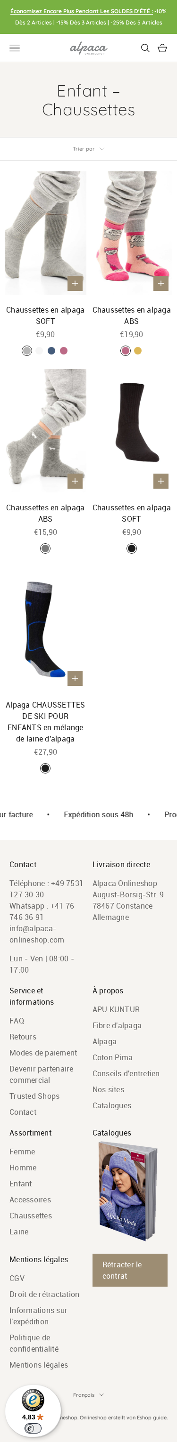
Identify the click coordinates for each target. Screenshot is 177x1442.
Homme (22, 1167)
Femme (22, 1151)
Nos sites (108, 1089)
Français (83, 1395)
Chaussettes (30, 1215)
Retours (22, 1036)
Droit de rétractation (44, 1294)
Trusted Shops (34, 1096)
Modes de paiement (43, 1052)
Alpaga (105, 1041)
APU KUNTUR (116, 1009)
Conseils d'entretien (126, 1073)
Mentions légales (38, 1365)
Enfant (20, 1183)
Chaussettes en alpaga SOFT (45, 315)
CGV (17, 1278)
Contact (22, 1112)
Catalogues (112, 1105)
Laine (18, 1231)
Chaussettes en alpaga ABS (132, 315)
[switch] (33, 1428)
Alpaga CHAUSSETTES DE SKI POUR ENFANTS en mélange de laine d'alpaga (45, 722)
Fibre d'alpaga (117, 1025)
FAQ (16, 1020)
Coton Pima (113, 1057)
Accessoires (30, 1199)
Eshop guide (152, 1417)
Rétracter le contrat (122, 1270)
